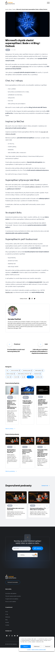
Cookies (29, 649)
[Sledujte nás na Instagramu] (12, 635)
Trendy (13, 9)
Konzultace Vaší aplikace (10, 593)
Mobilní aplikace (9, 397)
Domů (6, 9)
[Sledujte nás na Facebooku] (9, 635)
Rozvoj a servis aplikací (10, 601)
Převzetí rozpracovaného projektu (13, 596)
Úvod (6, 611)
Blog (10, 9)
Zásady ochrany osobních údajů (38, 649)
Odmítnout (36, 646)
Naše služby (8, 589)
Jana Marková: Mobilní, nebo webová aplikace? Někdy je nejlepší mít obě (43, 402)
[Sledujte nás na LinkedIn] (6, 635)
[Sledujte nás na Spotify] (17, 635)
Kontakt (7, 622)
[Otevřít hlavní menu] (48, 2)
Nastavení (47, 646)
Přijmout (25, 646)
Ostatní (40, 396)
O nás (6, 614)
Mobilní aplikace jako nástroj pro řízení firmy (11, 451)
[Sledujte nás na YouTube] (14, 635)
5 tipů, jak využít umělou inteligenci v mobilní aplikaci (27, 402)
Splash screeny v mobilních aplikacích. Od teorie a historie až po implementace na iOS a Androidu (11, 404)
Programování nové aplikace (11, 598)
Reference (7, 617)
